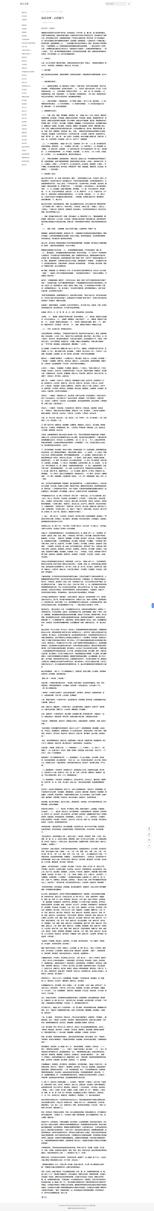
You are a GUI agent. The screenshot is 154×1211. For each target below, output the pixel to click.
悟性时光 (24, 75)
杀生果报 (24, 64)
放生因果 (24, 136)
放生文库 (24, 111)
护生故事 (24, 100)
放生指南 (24, 125)
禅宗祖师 (24, 104)
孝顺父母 (24, 68)
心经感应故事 (25, 39)
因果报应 (24, 32)
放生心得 (24, 82)
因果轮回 (24, 57)
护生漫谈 (24, 89)
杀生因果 (24, 139)
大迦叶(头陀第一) (26, 50)
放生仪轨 (24, 114)
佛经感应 (24, 25)
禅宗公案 (24, 61)
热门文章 (24, 16)
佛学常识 (24, 164)
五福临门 (24, 150)
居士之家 (24, 4)
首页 (42, 11)
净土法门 (24, 107)
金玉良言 (24, 79)
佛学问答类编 (25, 147)
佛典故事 (24, 132)
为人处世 (24, 93)
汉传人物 (24, 46)
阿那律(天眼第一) (26, 54)
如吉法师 (48, 11)
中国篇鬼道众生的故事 (28, 71)
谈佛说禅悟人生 (26, 86)
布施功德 (24, 129)
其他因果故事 (25, 154)
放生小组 (24, 118)
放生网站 (24, 122)
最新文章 (24, 12)
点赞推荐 (24, 19)
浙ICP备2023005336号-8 (79, 1208)
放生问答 (24, 143)
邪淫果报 (24, 36)
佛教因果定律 (25, 157)
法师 (45, 1197)
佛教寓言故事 (25, 96)
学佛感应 (24, 28)
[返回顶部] (149, 845)
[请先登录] (149, 828)
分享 (152, 605)
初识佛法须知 (25, 161)
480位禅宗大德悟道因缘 (28, 43)
